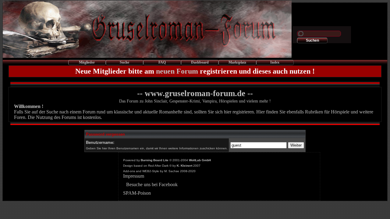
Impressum (133, 176)
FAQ (162, 62)
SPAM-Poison (137, 193)
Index (274, 62)
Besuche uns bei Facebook (152, 184)
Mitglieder (87, 62)
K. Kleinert (184, 165)
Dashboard (200, 62)
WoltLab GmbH (200, 160)
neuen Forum (177, 71)
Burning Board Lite (154, 160)
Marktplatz (237, 62)
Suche (124, 62)
